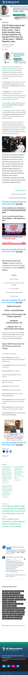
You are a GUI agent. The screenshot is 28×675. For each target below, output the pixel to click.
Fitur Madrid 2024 (6, 104)
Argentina (7, 591)
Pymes (4, 610)
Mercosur (14, 605)
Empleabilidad (15, 595)
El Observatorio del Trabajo (15, 593)
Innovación (5, 601)
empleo (21, 595)
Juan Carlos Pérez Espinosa (8, 603)
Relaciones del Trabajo (20, 610)
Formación (5, 599)
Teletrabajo (11, 616)
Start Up (4, 614)
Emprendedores (6, 597)
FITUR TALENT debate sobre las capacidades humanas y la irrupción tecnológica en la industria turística (14, 510)
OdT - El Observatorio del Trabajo (14, 557)
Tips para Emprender (18, 616)
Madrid (9, 605)
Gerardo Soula (11, 599)
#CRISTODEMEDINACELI (12, 570)
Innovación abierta (12, 601)
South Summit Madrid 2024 (12, 236)
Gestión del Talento (18, 599)
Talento (14, 614)
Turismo (8, 618)
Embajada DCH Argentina (7, 595)
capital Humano (17, 591)
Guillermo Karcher (14, 133)
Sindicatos (18, 612)
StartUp (22, 612)
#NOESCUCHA (16, 561)
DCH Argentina (5, 593)
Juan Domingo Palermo (20, 190)
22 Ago (14, 559)
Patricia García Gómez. (7, 106)
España (17, 597)
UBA (12, 618)
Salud (7, 612)
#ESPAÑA (20, 565)
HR (24, 599)
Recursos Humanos (10, 610)
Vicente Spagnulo (18, 618)
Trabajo (4, 618)
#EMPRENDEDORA (13, 562)
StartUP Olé (9, 614)
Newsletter (5, 22)
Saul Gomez (12, 612)
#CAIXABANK (9, 561)
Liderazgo (4, 605)
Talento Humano (21, 614)
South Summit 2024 (9, 93)
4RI (3, 591)
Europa (21, 597)
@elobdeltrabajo (9, 559)
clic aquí (19, 204)
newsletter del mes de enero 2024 (10, 68)
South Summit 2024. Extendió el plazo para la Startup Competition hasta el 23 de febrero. (13, 522)
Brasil (12, 591)
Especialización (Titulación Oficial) (16, 95)
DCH (22, 591)
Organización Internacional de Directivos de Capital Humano (14, 608)
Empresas (12, 597)
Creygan (9, 673)
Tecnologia (5, 616)
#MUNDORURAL (11, 565)
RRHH (3, 612)
